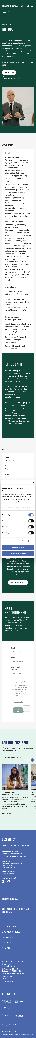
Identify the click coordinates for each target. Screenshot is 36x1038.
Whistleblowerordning (26, 1034)
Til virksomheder (7, 981)
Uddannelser (9, 926)
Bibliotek (6, 942)
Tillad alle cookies (18, 547)
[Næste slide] (32, 760)
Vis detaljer (26, 541)
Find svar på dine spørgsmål (12, 856)
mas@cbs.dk (11, 871)
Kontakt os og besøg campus (11, 973)
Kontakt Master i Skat (10, 851)
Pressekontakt (7, 976)
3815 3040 (10, 873)
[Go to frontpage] (10, 6)
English (23, 6)
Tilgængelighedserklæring (10, 1034)
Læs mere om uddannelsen (12, 854)
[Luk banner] (33, 482)
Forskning (7, 937)
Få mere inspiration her (10, 757)
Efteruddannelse (11, 931)
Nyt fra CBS (6, 979)
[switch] (31, 520)
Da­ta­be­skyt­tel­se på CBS (9, 1031)
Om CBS (6, 948)
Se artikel (5, 813)
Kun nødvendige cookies (18, 553)
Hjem (4, 12)
